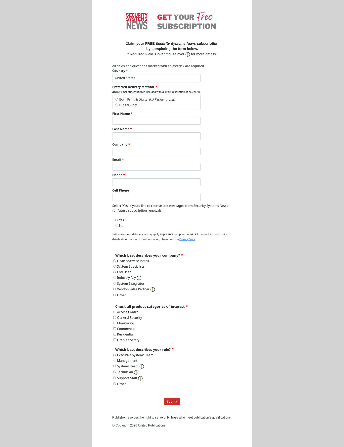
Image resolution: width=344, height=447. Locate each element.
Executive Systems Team (135, 355)
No (121, 225)
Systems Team (128, 366)
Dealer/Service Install (133, 261)
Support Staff (127, 378)
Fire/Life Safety (128, 340)
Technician (125, 372)
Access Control (128, 312)
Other (121, 295)
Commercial (126, 329)
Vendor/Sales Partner (133, 289)
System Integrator (131, 283)
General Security (129, 317)
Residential (125, 334)
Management (127, 360)
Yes (121, 220)
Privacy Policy (187, 239)
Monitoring (125, 323)
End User (124, 272)
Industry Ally (127, 277)
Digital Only (128, 105)
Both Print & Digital (147, 99)
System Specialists (131, 266)
